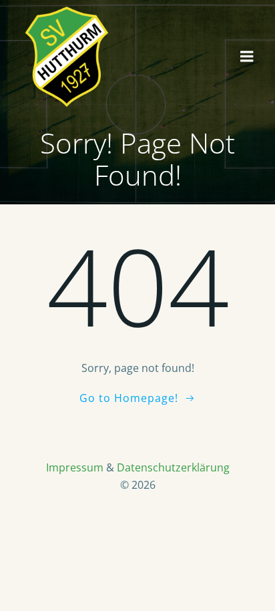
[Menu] (247, 56)
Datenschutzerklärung (173, 467)
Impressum (74, 467)
